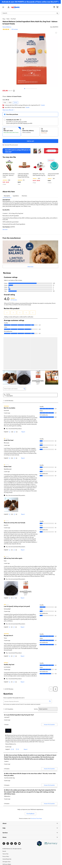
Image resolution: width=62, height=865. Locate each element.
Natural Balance (7, 27)
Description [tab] (7, 196)
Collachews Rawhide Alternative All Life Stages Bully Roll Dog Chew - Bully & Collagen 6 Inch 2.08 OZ (24, 175)
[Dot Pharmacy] (51, 844)
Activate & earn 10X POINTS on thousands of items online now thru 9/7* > (30, 2)
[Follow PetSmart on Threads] (11, 844)
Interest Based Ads (7, 859)
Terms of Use (5, 854)
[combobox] (30, 13)
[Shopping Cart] (57, 7)
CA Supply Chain (6, 862)
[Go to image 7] (32, 88)
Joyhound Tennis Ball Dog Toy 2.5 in (53, 174)
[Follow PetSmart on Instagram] (7, 844)
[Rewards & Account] (8, 7)
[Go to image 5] (29, 88)
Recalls (4, 851)
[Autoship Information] (20, 119)
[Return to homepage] (15, 7)
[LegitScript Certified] (39, 843)
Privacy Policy (6, 856)
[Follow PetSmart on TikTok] (15, 844)
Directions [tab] (24, 196)
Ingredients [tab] (16, 196)
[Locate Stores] (54, 7)
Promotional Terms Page (36, 818)
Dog (4, 19)
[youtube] (19, 844)
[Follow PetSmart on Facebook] (4, 844)
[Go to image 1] (24, 88)
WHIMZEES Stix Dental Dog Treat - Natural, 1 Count (8, 175)
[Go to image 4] (28, 88)
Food (8, 19)
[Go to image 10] (36, 88)
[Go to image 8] (33, 88)
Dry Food (13, 19)
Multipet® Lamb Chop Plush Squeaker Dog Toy (39, 174)
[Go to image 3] (27, 88)
